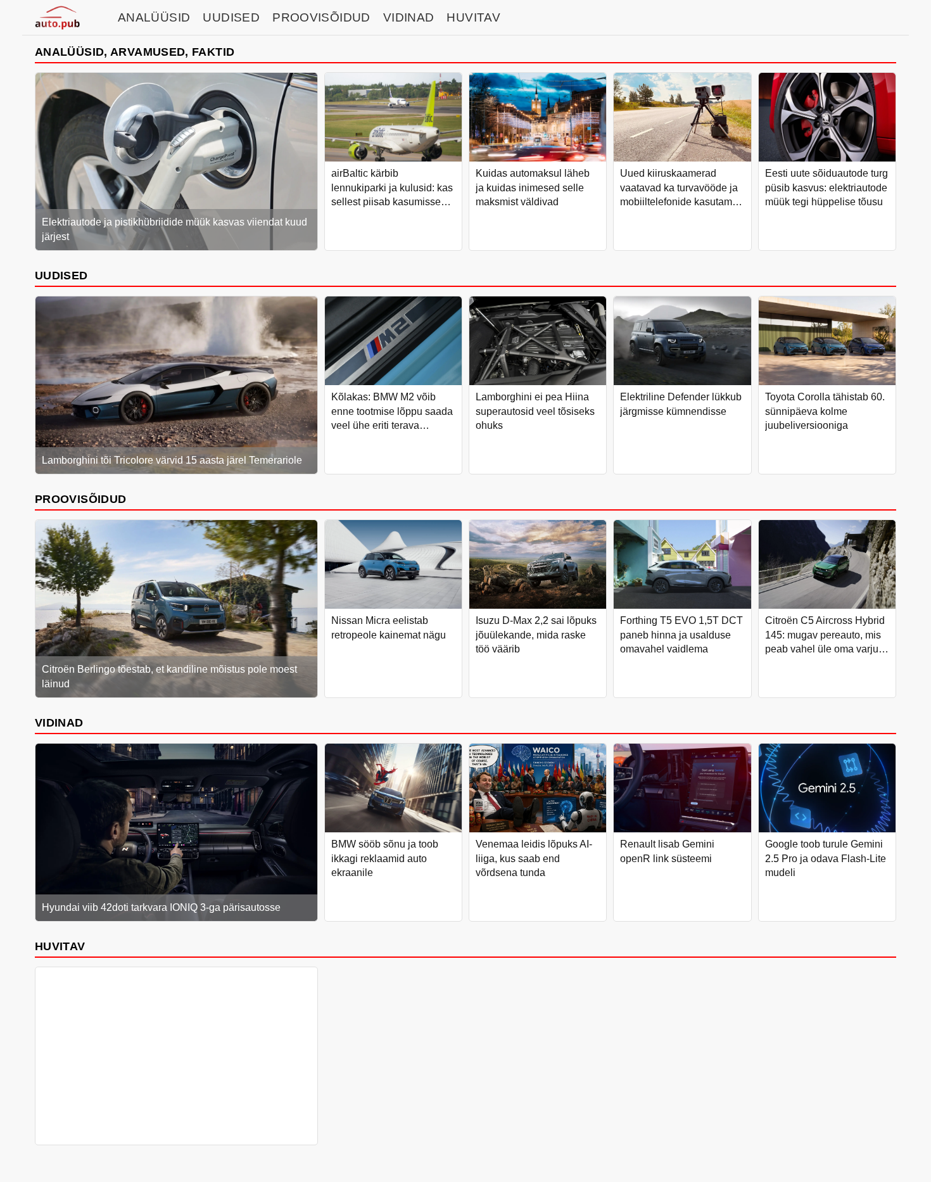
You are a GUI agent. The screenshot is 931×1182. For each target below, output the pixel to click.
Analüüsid (154, 17)
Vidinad (408, 17)
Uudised (231, 17)
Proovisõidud (321, 17)
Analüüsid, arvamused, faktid (134, 51)
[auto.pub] (57, 18)
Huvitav (473, 17)
